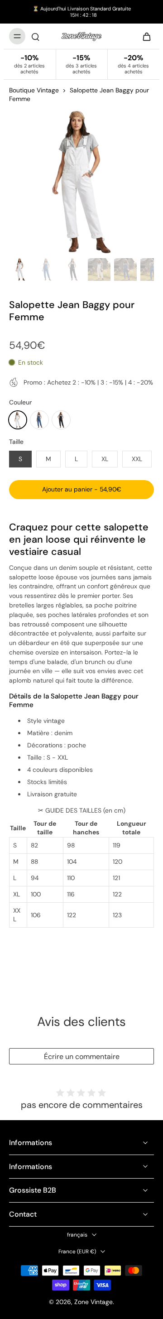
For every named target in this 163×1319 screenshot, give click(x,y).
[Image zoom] (81, 182)
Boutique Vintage (34, 90)
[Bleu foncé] (39, 419)
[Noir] (61, 419)
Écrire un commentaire (82, 1056)
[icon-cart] (144, 36)
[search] (35, 36)
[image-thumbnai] (20, 269)
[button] (81, 489)
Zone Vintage (93, 1302)
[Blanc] (17, 419)
